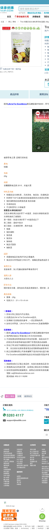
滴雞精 (44, 451)
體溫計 (19, 480)
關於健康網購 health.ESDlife (13, 526)
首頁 (9, 16)
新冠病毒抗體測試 (9, 455)
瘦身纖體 (44, 473)
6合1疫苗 (20, 461)
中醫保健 (6, 481)
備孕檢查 (6, 465)
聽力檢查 (6, 479)
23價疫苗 (20, 453)
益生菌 (44, 453)
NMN (43, 449)
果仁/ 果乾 (10, 396)
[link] (9, 506)
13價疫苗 (20, 455)
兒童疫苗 (19, 449)
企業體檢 (6, 485)
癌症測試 (6, 471)
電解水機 (33, 465)
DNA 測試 (7, 475)
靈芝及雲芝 (45, 457)
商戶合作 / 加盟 (29, 526)
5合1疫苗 (20, 459)
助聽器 (19, 484)
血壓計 (19, 476)
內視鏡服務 (7, 469)
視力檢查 (6, 477)
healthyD (41, 528)
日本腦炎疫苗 (21, 467)
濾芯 (31, 463)
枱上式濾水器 (34, 451)
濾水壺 (32, 457)
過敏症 (6, 467)
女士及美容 (45, 471)
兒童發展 (6, 483)
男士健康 (6, 459)
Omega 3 (45, 461)
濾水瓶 (32, 459)
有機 (19, 396)
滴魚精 (44, 459)
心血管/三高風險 (9, 461)
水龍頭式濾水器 (35, 455)
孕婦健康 (44, 482)
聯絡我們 (40, 526)
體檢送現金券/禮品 (34, 13)
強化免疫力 (45, 466)
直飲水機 (33, 449)
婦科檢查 (6, 451)
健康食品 (28, 396)
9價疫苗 (19, 451)
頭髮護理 (44, 481)
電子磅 (19, 482)
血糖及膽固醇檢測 (22, 478)
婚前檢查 (6, 463)
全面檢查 (6, 449)
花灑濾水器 (33, 461)
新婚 (16, 528)
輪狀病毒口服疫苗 (22, 465)
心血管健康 (45, 474)
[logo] (7, 13)
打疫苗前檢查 (8, 453)
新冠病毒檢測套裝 (9, 457)
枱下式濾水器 (34, 453)
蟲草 (43, 455)
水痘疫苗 (19, 463)
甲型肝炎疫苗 (21, 457)
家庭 (33, 528)
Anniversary (25, 528)
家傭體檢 (6, 473)
